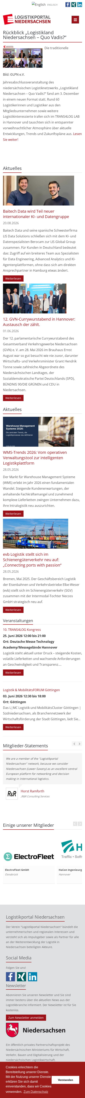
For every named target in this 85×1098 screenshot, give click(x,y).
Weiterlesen (13, 278)
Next (80, 824)
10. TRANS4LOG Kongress (22, 629)
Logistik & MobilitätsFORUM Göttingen (31, 690)
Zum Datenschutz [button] (36, 1091)
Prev (75, 824)
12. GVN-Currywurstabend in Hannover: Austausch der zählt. (39, 321)
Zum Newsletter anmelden (26, 1018)
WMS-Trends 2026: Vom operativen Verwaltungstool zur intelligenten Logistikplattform (35, 458)
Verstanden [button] (65, 1079)
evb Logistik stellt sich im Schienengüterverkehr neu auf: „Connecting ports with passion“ (32, 560)
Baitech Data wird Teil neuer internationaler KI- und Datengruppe (36, 213)
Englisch (52, 4)
